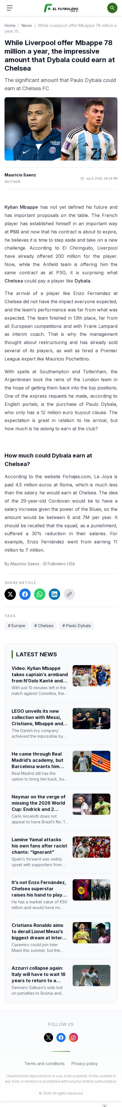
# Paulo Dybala (76, 625)
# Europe (16, 625)
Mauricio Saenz (20, 174)
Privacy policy (84, 1063)
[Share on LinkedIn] (54, 594)
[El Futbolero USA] (61, 8)
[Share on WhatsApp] (39, 594)
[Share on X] (10, 594)
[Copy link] (69, 594)
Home (10, 25)
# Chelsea (43, 625)
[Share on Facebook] (25, 594)
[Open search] (112, 8)
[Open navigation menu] (10, 8)
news (27, 25)
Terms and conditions (44, 1063)
